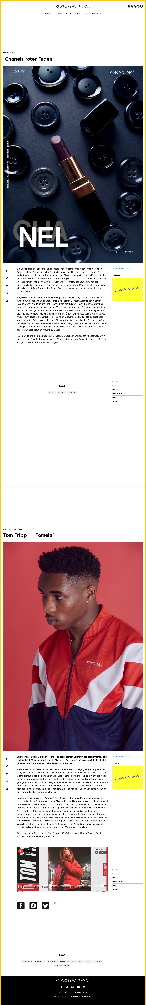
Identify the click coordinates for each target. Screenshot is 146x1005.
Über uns (57, 997)
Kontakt (65, 997)
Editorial (72, 393)
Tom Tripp (54, 757)
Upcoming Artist (62, 965)
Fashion (48, 13)
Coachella (27, 962)
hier (53, 836)
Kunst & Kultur (82, 13)
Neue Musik (52, 962)
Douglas (54, 342)
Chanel (67, 275)
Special (115, 401)
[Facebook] (129, 6)
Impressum (75, 997)
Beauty (59, 13)
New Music (64, 962)
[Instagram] (135, 6)
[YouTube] (138, 6)
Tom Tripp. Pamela (94, 962)
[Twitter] (132, 6)
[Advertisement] (71, 32)
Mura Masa (40, 962)
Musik (68, 13)
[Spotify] (141, 6)
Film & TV (96, 13)
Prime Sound (77, 962)
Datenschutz (88, 997)
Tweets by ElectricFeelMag (121, 268)
